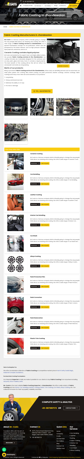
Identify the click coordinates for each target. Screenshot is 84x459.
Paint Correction (36, 297)
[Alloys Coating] (15, 264)
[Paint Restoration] (15, 325)
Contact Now (71, 408)
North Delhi (61, 371)
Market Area (61, 448)
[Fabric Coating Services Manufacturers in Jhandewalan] (63, 51)
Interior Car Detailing (37, 215)
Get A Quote (64, 66)
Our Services (37, 6)
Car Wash (33, 236)
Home (5, 27)
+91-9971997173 (29, 1)
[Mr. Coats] (10, 4)
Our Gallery (48, 6)
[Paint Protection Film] (15, 284)
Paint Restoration (36, 318)
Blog (58, 443)
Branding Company (75, 457)
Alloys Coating (35, 256)
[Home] (20, 6)
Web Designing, (53, 457)
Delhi (21, 381)
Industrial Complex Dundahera (13, 372)
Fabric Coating (75, 441)
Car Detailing (35, 174)
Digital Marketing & (63, 457)
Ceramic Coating (36, 154)
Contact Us (62, 5)
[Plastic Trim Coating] (15, 346)
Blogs (55, 5)
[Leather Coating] (15, 202)
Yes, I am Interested (43, 91)
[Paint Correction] (15, 305)
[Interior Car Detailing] (15, 223)
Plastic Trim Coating (37, 338)
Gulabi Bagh (69, 371)
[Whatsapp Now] (4, 450)
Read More (34, 163)
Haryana (6, 381)
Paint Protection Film (37, 277)
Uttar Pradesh (14, 381)
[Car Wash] (15, 243)
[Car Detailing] (15, 182)
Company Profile (27, 5)
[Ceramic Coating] (15, 161)
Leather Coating (36, 195)
